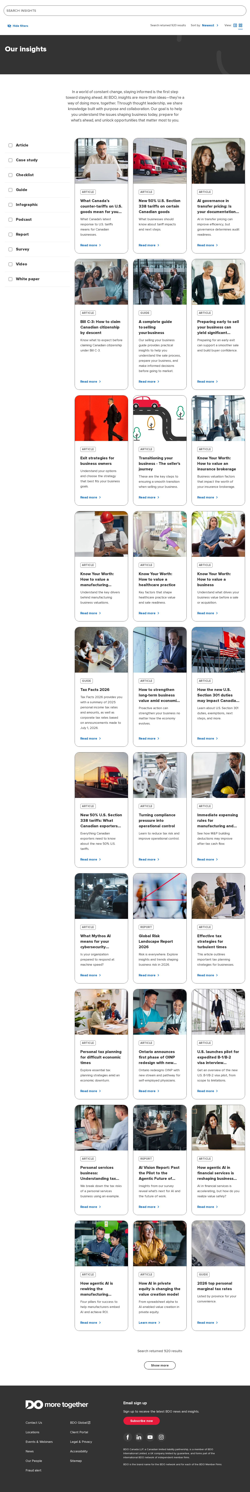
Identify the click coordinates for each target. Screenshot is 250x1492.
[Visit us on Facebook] (127, 1438)
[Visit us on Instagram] (161, 1438)
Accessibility (79, 1451)
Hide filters (20, 26)
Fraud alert (33, 1470)
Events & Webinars (39, 1442)
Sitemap (76, 1461)
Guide (21, 190)
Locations (32, 1432)
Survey (22, 249)
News (30, 1451)
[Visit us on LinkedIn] (139, 1438)
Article (22, 145)
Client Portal (79, 1432)
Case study (27, 160)
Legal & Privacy (81, 1442)
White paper (28, 279)
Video (21, 264)
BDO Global (78, 1423)
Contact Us (34, 1423)
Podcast (24, 220)
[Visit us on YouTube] (150, 1438)
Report (22, 235)
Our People (34, 1461)
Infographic (27, 205)
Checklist (25, 175)
